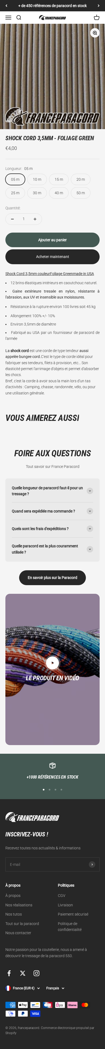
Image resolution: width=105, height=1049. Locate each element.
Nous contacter (18, 933)
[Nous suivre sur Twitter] (22, 973)
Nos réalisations (18, 905)
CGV (61, 895)
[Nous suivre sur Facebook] (9, 973)
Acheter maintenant (52, 256)
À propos (12, 895)
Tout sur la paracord (22, 923)
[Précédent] (6, 6)
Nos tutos (13, 914)
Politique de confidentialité (70, 926)
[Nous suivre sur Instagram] (36, 973)
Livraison (65, 905)
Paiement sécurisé (73, 914)
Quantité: (12, 208)
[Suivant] (99, 6)
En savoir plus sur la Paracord (52, 577)
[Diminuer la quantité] (12, 219)
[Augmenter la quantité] (35, 219)
